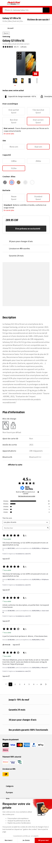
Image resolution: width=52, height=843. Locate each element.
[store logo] (13, 3)
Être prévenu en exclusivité (27, 228)
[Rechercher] (46, 10)
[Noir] (5, 182)
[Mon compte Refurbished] (44, 3)
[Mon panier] (48, 3)
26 (41, 684)
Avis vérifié (7, 539)
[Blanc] (32, 182)
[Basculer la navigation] (4, 3)
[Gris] (25, 182)
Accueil (10, 28)
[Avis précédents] (6, 684)
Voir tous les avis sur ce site (26, 496)
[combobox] (23, 10)
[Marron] (18, 182)
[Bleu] (11, 182)
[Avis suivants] (46, 684)
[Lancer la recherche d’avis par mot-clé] (48, 528)
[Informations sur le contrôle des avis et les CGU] (38, 492)
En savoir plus (9, 133)
